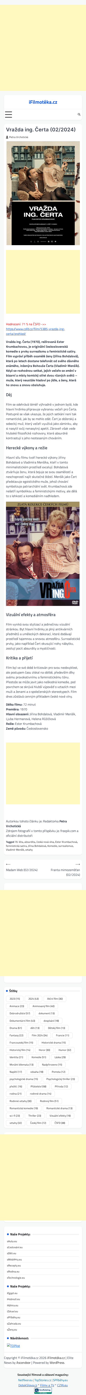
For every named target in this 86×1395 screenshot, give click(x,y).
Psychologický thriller (60, 1079)
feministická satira (16, 846)
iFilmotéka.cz (43, 102)
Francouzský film (21, 1042)
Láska (60, 1057)
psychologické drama (24, 1079)
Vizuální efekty (60, 1116)
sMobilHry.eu (14, 1259)
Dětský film (56, 1028)
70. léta (19, 842)
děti (34, 1028)
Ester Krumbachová (66, 842)
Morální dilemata (21, 1065)
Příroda (61, 1086)
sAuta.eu (12, 1241)
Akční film (55, 999)
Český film (38, 1123)
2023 (15, 999)
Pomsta (58, 1072)
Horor (44, 1050)
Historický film (20, 1050)
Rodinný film (49, 1101)
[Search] (79, 115)
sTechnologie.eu (16, 1278)
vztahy (29, 850)
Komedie (52, 846)
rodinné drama (40, 1094)
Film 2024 (39, 1035)
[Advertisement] (43, 48)
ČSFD (60, 1123)
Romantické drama (59, 1108)
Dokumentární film (22, 1021)
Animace (17, 1006)
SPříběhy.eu (60, 1380)
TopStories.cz (43, 1380)
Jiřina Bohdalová (37, 846)
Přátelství (38, 1086)
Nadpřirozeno (52, 1065)
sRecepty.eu (14, 1265)
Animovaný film (43, 1006)
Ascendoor (23, 1362)
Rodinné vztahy (20, 1101)
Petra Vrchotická (18, 137)
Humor (65, 1050)
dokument (47, 1013)
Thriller (34, 1116)
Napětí (16, 1072)
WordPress (57, 1362)
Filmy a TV (47, 1385)
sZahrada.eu (14, 1323)
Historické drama (54, 1042)
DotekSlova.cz (27, 1385)
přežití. (16, 1086)
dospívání (51, 1021)
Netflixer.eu (25, 1380)
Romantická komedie (24, 1108)
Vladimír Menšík (15, 850)
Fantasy (16, 1035)
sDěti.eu (11, 1253)
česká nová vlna (45, 842)
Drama (16, 1028)
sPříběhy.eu (13, 1317)
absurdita (29, 842)
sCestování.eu (15, 1247)
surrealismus (65, 846)
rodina (15, 1094)
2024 (33, 999)
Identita (16, 1057)
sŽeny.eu (12, 1330)
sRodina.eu (13, 1271)
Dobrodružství (20, 1013)
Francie (62, 1035)
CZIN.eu (62, 1385)
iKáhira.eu (12, 1305)
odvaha (36, 1072)
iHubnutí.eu (13, 1299)
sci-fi (15, 1116)
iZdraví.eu (12, 1311)
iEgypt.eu (12, 1293)
